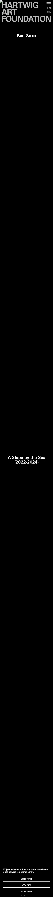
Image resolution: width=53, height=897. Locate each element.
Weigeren (26, 885)
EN (49, 8)
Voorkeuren (26, 892)
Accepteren (26, 879)
